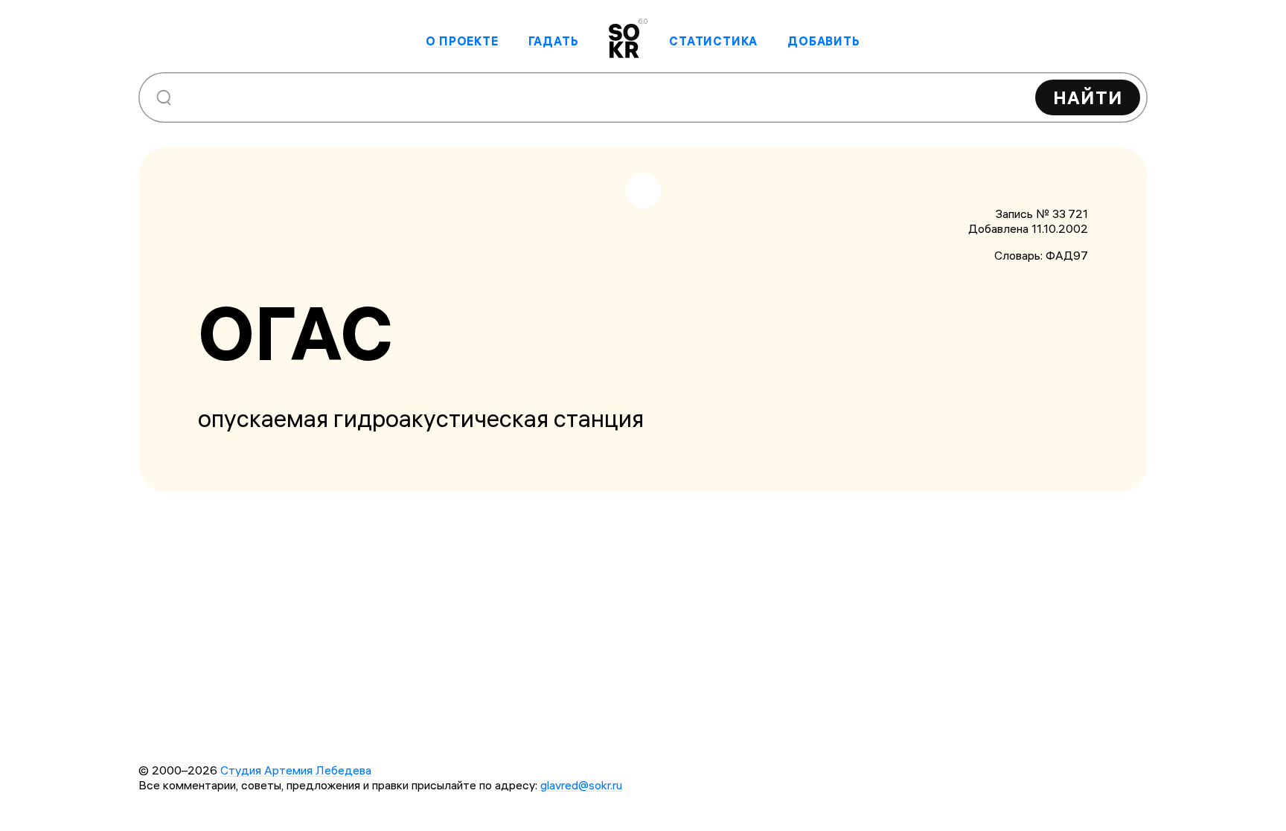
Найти (1087, 97)
